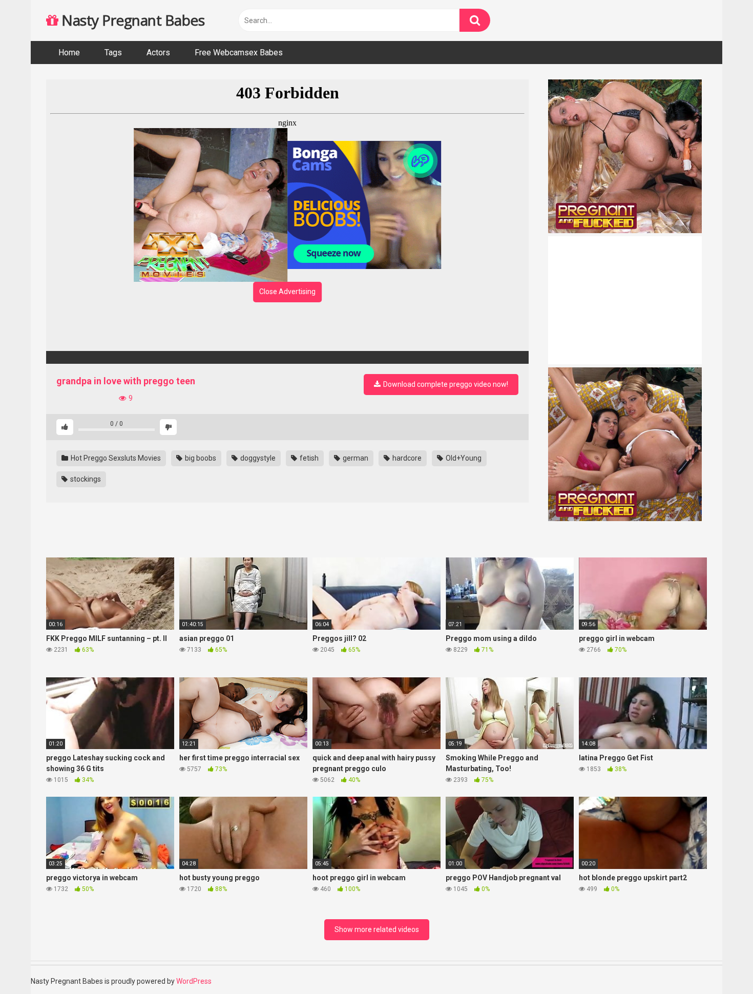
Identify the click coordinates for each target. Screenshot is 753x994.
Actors (158, 52)
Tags (113, 52)
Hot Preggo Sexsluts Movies (115, 458)
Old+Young (463, 458)
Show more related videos (376, 929)
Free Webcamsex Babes (239, 52)
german (354, 458)
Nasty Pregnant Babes (131, 20)
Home (69, 52)
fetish (308, 458)
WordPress (194, 981)
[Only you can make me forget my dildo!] (287, 357)
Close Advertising (287, 291)
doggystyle (257, 458)
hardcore (406, 458)
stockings (85, 479)
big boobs (199, 458)
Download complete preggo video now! (445, 384)
